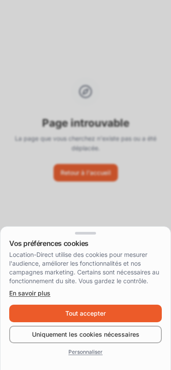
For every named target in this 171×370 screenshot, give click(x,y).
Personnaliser (85, 352)
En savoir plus (29, 293)
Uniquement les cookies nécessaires (85, 334)
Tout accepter (85, 313)
